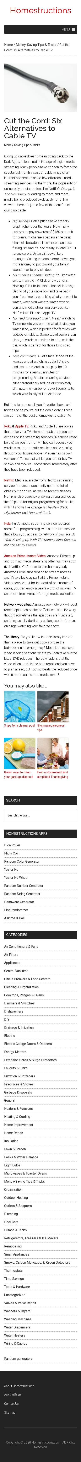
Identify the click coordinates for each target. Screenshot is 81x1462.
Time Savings (14, 1279)
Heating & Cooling (17, 1117)
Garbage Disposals (18, 1092)
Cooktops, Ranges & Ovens (24, 995)
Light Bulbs (12, 1165)
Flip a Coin (11, 853)
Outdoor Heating (16, 1198)
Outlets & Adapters (18, 1206)
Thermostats (13, 1271)
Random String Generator (22, 894)
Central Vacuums (16, 971)
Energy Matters (15, 1052)
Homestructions (40, 10)
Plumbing (11, 1214)
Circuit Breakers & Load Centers (27, 979)
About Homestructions (19, 1386)
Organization (13, 1190)
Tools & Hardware (17, 1287)
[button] (66, 29)
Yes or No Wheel (16, 878)
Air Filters (11, 955)
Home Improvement (18, 1125)
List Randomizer (16, 910)
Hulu (7, 523)
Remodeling (13, 1246)
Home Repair (13, 1133)
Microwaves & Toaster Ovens (25, 1173)
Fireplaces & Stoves (19, 1084)
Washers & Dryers (17, 1311)
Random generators (18, 1359)
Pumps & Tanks (15, 1230)
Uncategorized (14, 1295)
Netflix (9, 480)
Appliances (12, 963)
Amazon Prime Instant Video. (25, 556)
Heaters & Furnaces (18, 1109)
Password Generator (19, 902)
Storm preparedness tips (51, 728)
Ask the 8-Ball (14, 918)
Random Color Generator (21, 861)
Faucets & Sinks (16, 1068)
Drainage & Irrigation (19, 1028)
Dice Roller (12, 845)
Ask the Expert (13, 1394)
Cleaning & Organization (21, 987)
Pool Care (11, 1222)
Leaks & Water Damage (21, 1157)
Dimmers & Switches (19, 1003)
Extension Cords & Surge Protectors (30, 1060)
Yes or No (11, 870)
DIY (6, 1019)
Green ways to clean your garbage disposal (18, 774)
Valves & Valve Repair (20, 1303)
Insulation (11, 1141)
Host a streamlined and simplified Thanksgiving (52, 774)
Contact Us (11, 1403)
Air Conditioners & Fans (21, 947)
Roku (7, 426)
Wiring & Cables (15, 1343)
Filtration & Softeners (19, 1076)
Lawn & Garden (15, 1149)
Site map (10, 1412)
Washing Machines (18, 1319)
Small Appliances (16, 1254)
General (9, 1100)
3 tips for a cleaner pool (19, 725)
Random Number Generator (23, 886)
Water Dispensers (17, 1327)
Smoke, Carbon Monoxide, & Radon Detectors (37, 1262)
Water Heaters (14, 1335)
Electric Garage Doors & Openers (28, 1044)
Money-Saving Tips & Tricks (22, 145)
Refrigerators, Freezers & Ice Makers (31, 1238)
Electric (9, 1036)
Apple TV (21, 426)
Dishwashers (13, 1011)
